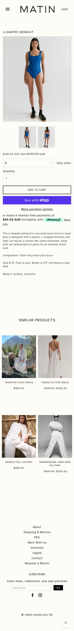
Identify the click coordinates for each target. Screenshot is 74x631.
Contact (37, 558)
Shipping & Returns (37, 532)
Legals (37, 552)
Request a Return (37, 563)
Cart (64, 9)
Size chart (64, 163)
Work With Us (37, 542)
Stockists (37, 547)
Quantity (8, 171)
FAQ (37, 537)
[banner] (37, 9)
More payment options (37, 209)
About (37, 527)
